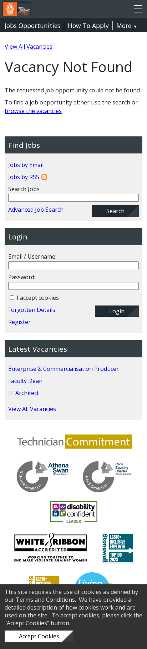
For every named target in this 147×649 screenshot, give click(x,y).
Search (115, 211)
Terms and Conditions (45, 600)
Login (117, 311)
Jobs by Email (26, 165)
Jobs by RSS (23, 177)
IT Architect (23, 393)
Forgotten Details (31, 310)
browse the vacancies (33, 111)
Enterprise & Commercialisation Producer (63, 369)
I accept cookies (37, 298)
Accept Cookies (39, 636)
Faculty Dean (25, 381)
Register (19, 322)
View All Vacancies (28, 46)
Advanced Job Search (36, 209)
